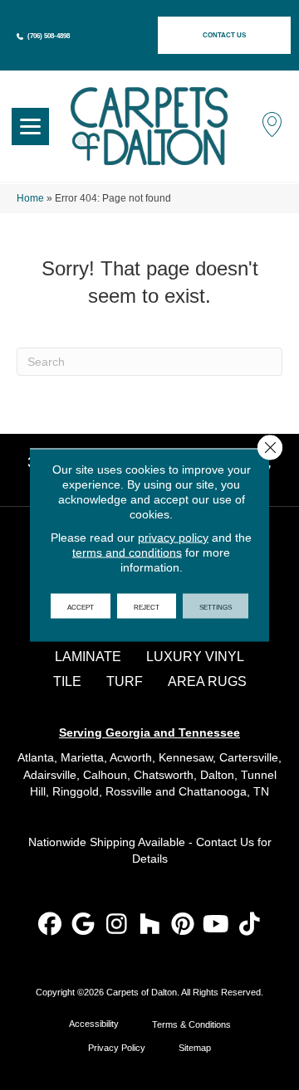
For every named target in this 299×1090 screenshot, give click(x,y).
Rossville (128, 791)
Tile (67, 681)
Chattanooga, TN (224, 791)
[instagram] (116, 925)
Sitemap (195, 1048)
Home (30, 198)
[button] (224, 35)
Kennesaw (186, 757)
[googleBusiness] (83, 925)
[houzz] (149, 925)
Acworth (131, 757)
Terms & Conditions (191, 1024)
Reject (146, 606)
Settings (215, 606)
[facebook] (50, 925)
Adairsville (49, 774)
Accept (80, 606)
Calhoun (105, 774)
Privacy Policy (116, 1048)
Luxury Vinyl (195, 657)
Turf (124, 681)
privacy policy (173, 537)
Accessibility (94, 1024)
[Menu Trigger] (30, 126)
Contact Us (225, 842)
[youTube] (216, 925)
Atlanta (35, 757)
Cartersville (248, 757)
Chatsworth (164, 774)
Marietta (82, 757)
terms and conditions (127, 552)
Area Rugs (207, 681)
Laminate (88, 657)
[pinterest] (183, 925)
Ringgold (75, 791)
